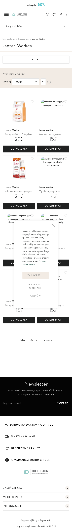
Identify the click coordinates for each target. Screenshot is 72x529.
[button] (47, 14)
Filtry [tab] (36, 59)
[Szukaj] (64, 26)
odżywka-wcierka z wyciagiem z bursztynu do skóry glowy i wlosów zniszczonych (18, 191)
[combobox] (36, 26)
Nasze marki (23, 39)
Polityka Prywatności (41, 520)
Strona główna (9, 39)
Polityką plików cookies (34, 262)
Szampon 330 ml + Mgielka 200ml (18, 134)
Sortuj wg (7, 81)
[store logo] (19, 14)
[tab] (36, 488)
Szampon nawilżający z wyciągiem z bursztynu (49, 134)
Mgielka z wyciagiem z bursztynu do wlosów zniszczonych (49, 191)
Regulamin (26, 520)
